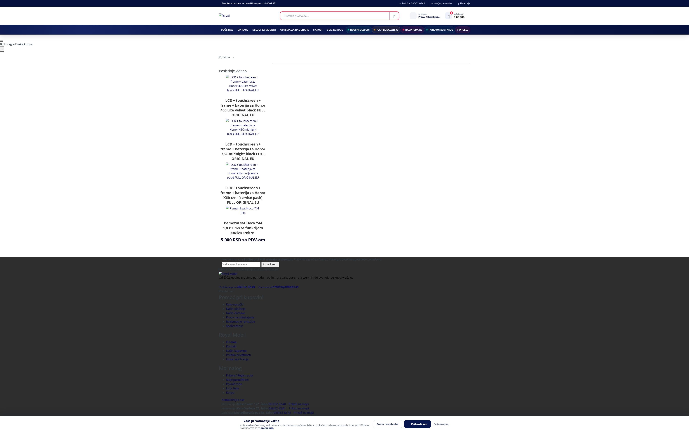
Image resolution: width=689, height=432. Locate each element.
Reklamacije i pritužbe (240, 322)
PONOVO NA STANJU (441, 29)
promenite (267, 428)
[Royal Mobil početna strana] (228, 273)
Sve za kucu (335, 29)
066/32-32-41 (277, 408)
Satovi (317, 29)
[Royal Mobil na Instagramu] (238, 291)
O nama (231, 342)
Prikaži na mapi (298, 404)
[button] (456, 15)
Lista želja (232, 388)
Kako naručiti (234, 304)
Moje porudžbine (237, 380)
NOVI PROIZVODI (360, 29)
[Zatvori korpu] (1, 41)
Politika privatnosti (238, 355)
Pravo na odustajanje (240, 317)
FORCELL (462, 29)
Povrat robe (234, 384)
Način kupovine (236, 351)
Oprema (243, 29)
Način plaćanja (235, 309)
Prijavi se (269, 264)
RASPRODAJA (413, 29)
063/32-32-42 (282, 413)
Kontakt (231, 346)
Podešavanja (441, 424)
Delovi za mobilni (264, 29)
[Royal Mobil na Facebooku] (235, 291)
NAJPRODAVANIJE (387, 29)
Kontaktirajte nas (232, 400)
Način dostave (235, 313)
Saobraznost (234, 326)
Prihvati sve (419, 424)
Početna (227, 29)
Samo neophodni (388, 424)
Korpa (230, 393)
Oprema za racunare (294, 29)
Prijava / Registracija (239, 375)
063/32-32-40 (277, 404)
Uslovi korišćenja (237, 359)
